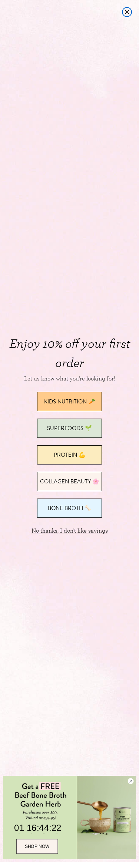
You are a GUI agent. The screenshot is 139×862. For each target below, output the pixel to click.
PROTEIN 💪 (70, 454)
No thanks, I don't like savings (70, 531)
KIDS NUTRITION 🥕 (69, 401)
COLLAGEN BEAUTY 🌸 (69, 481)
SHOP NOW (37, 846)
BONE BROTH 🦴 (70, 508)
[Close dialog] (127, 12)
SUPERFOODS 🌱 (69, 428)
